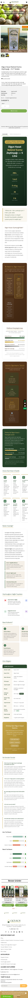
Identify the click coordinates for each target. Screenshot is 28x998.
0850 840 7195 (14, 929)
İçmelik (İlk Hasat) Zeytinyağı (8, 964)
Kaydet (23, 986)
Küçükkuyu (14, 85)
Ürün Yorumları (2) (15, 134)
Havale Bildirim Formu (6, 947)
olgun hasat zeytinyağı (10, 82)
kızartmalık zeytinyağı (19, 82)
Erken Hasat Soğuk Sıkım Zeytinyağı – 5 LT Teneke (21, 899)
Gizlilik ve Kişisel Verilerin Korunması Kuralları (12, 940)
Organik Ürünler (5, 957)
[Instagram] (11, 932)
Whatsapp (7, 996)
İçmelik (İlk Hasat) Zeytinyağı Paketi (8, 899)
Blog (2, 938)
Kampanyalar (4, 959)
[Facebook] (6, 932)
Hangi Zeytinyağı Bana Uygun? (9, 945)
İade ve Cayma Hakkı (6, 949)
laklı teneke (19, 85)
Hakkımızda (4, 942)
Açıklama (5, 134)
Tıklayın (18, 997)
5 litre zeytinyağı (13, 84)
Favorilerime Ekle (6, 79)
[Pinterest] (14, 932)
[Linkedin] (17, 932)
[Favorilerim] (25, 403)
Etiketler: (3, 82)
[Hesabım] (25, 406)
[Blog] (22, 932)
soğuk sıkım (19, 84)
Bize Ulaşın (3, 951)
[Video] (19, 932)
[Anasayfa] (25, 401)
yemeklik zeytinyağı (5, 84)
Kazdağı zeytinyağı (8, 85)
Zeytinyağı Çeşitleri (5, 962)
